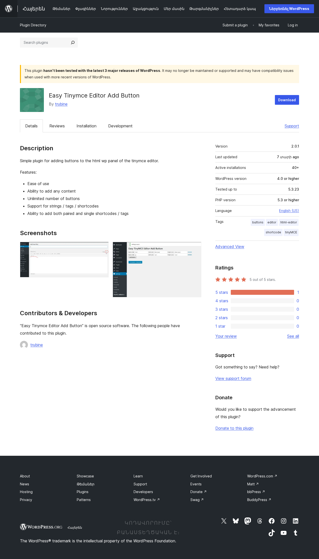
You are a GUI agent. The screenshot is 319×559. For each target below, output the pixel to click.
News (24, 484)
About (25, 476)
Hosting (26, 492)
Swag (197, 500)
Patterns (84, 500)
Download (287, 100)
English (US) (289, 210)
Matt (253, 484)
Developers (143, 492)
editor (271, 222)
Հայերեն (75, 527)
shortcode (273, 232)
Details (31, 125)
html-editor (288, 222)
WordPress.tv (147, 500)
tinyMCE (291, 232)
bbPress (256, 492)
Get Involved (201, 476)
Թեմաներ (85, 484)
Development (120, 125)
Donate (198, 492)
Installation (86, 125)
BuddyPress (259, 500)
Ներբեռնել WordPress (289, 8)
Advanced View (229, 246)
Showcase (85, 476)
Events (196, 484)
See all (293, 336)
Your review (226, 336)
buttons (257, 222)
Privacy (26, 500)
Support (292, 125)
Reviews (57, 125)
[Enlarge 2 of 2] (194, 248)
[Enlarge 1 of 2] (101, 248)
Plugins (82, 492)
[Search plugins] (73, 43)
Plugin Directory (33, 25)
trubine (61, 104)
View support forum (233, 378)
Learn (138, 476)
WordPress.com (262, 476)
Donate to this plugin (234, 428)
